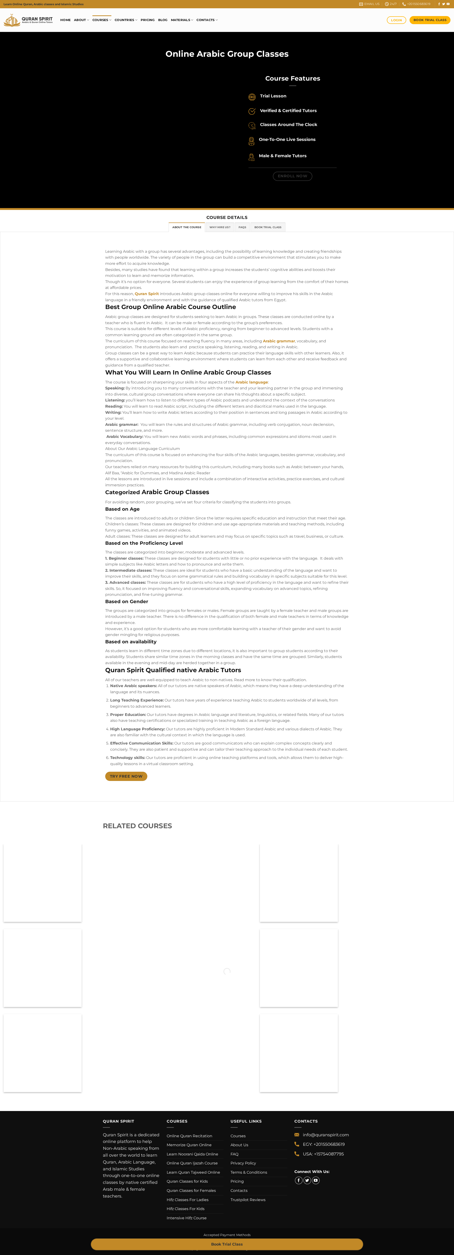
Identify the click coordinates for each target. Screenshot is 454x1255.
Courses (100, 20)
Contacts (205, 20)
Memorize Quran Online (189, 1145)
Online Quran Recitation (189, 1136)
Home (65, 20)
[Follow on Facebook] (439, 4)
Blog (163, 20)
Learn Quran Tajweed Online (193, 1172)
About (80, 20)
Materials (180, 20)
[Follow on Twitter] (443, 4)
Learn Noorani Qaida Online (192, 1154)
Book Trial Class (227, 1244)
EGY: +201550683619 (324, 1144)
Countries (124, 20)
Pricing (148, 20)
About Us (239, 1145)
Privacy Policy (243, 1163)
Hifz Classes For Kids (186, 1209)
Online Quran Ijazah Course (192, 1163)
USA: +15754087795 (323, 1154)
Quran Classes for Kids (187, 1181)
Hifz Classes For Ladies (188, 1200)
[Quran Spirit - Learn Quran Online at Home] (28, 20)
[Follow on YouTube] (448, 4)
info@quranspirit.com (326, 1134)
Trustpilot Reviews (248, 1200)
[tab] (187, 227)
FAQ (234, 1154)
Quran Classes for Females (191, 1190)
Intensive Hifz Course (187, 1218)
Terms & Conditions (249, 1172)
